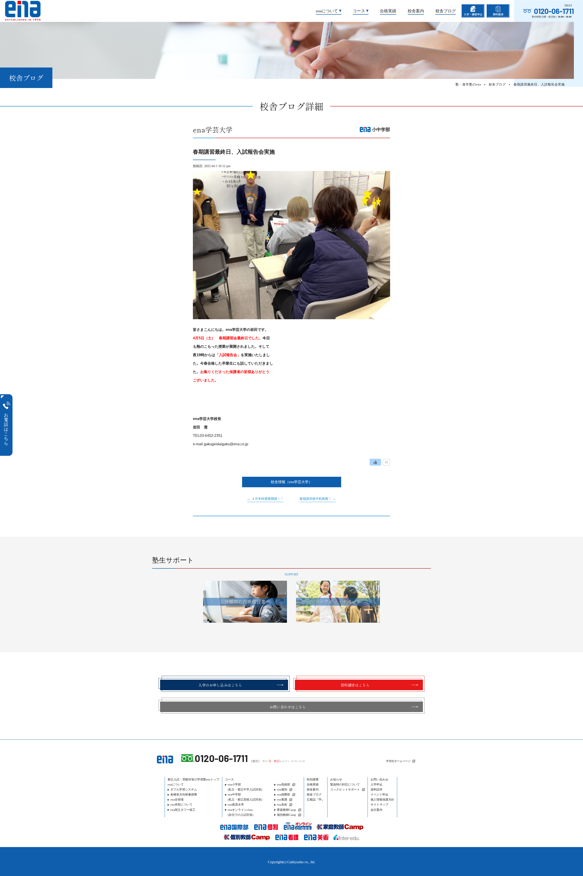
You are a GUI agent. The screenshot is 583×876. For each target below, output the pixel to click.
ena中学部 (245, 797)
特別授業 (313, 779)
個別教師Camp (286, 814)
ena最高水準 (236, 804)
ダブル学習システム (183, 789)
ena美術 (282, 804)
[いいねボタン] (375, 462)
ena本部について (181, 804)
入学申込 (376, 784)
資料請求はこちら (355, 685)
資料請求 (376, 789)
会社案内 (376, 809)
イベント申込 (379, 794)
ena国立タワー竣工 (182, 809)
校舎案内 (416, 11)
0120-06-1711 (554, 11)
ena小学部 (245, 787)
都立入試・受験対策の (193, 779)
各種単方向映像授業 (183, 794)
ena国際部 (283, 794)
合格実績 (388, 11)
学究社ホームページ (398, 761)
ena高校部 (283, 784)
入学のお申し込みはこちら (220, 685)
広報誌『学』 (316, 799)
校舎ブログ (445, 11)
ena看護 (282, 799)
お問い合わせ (379, 779)
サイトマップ (379, 804)
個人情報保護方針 (382, 799)
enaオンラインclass (240, 812)
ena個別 (282, 789)
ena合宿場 (177, 799)
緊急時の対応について (345, 784)
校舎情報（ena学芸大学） (291, 482)
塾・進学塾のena (468, 84)
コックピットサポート (345, 789)
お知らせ (336, 779)
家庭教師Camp (286, 809)
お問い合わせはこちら (287, 707)
